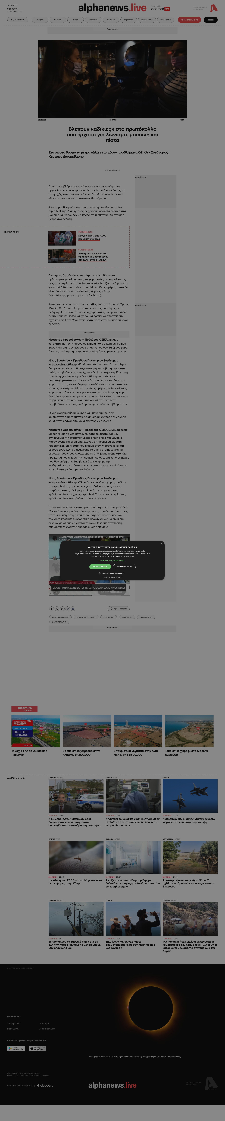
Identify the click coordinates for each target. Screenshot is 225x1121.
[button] (112, 561)
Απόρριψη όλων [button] (124, 566)
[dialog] (112, 560)
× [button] (162, 544)
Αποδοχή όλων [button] (100, 566)
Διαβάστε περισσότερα (125, 556)
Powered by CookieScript (112, 577)
